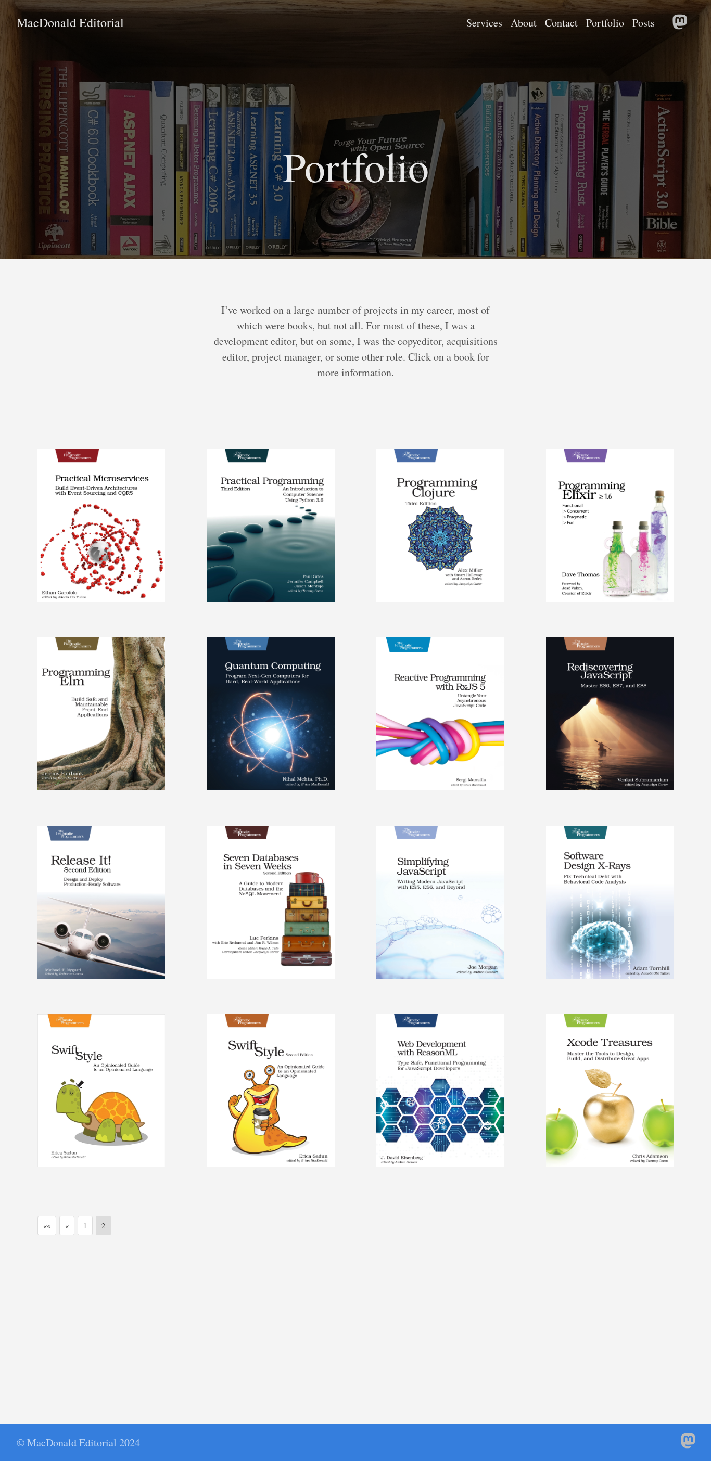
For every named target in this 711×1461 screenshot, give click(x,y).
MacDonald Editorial (70, 23)
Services (484, 23)
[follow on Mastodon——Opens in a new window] (681, 23)
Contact (561, 23)
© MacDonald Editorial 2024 (78, 1443)
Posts (643, 23)
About (524, 23)
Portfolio (605, 23)
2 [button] (103, 1226)
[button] (46, 1225)
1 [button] (85, 1226)
